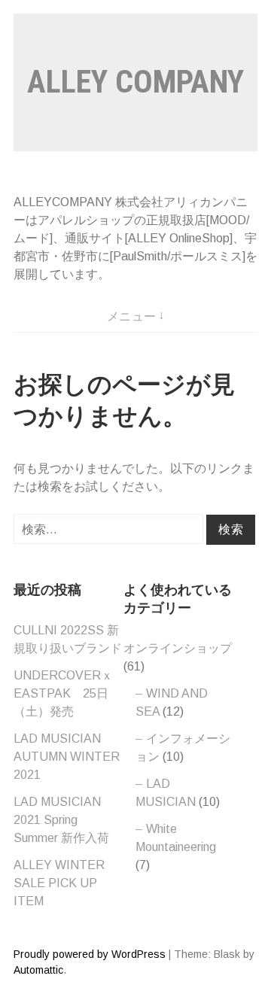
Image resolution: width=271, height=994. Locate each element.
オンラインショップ (177, 648)
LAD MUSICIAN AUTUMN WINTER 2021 (67, 756)
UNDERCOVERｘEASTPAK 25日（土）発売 (63, 693)
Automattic (38, 970)
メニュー (132, 316)
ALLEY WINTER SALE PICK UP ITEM (59, 883)
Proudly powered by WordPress (90, 954)
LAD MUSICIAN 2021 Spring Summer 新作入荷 (61, 819)
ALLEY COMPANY (135, 81)
